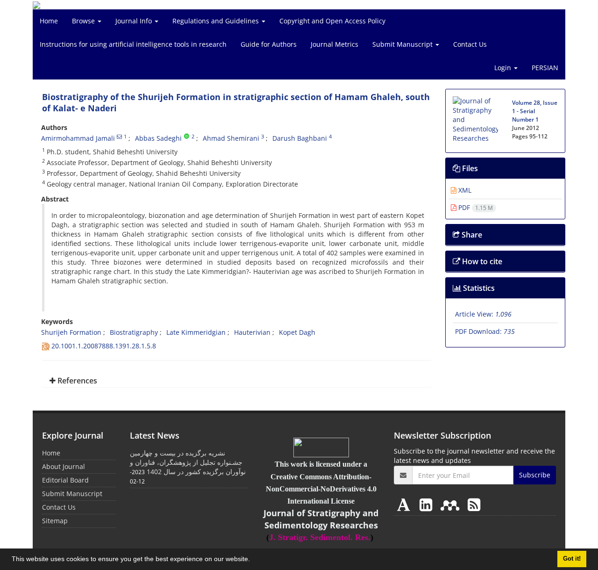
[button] (253, 560)
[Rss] (474, 504)
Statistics (478, 288)
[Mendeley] (451, 504)
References (76, 380)
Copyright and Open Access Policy (332, 20)
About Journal (63, 466)
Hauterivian (252, 332)
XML (463, 190)
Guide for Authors (269, 44)
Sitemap (55, 520)
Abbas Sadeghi (158, 138)
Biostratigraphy (134, 332)
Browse (84, 20)
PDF (474, 207)
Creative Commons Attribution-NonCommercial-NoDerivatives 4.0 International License (321, 489)
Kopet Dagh (297, 332)
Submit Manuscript (403, 44)
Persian (545, 67)
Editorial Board (65, 480)
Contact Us (470, 44)
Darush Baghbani (299, 138)
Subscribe (534, 474)
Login (503, 67)
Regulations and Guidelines (216, 20)
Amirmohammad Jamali (78, 138)
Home (49, 20)
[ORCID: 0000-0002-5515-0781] (187, 136)
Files (469, 168)
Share (471, 235)
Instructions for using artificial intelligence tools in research (133, 44)
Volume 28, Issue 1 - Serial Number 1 (534, 111)
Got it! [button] (572, 559)
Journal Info (134, 20)
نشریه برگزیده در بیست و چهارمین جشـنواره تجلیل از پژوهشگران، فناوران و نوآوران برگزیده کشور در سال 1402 (188, 462)
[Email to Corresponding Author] (119, 136)
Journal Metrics (334, 44)
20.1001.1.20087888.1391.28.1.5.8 (103, 345)
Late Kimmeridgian (196, 332)
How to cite (481, 261)
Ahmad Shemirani (231, 138)
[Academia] (405, 504)
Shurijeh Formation (71, 332)
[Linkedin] (427, 504)
